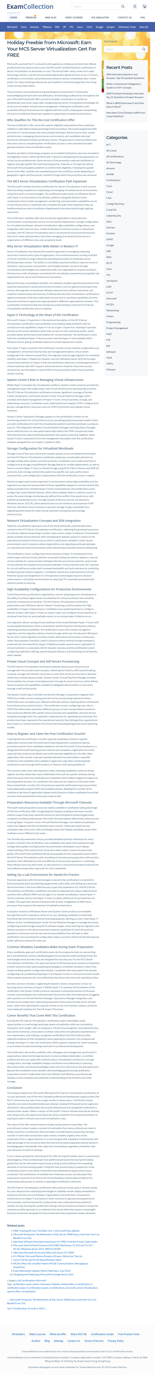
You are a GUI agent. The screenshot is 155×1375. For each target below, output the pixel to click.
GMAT (109, 239)
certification (19, 1284)
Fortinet (110, 233)
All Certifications (26, 1280)
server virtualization (87, 1287)
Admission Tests (127, 26)
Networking (112, 310)
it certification (83, 1284)
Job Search (111, 280)
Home (13, 17)
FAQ (142, 17)
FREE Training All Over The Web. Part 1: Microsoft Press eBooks (46, 1230)
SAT (108, 345)
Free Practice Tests (129, 1334)
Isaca (80, 26)
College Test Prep (115, 203)
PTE (108, 339)
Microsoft (12, 26)
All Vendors (18, 1334)
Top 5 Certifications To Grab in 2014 (27, 1308)
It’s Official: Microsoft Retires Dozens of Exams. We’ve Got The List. (48, 1256)
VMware (47, 26)
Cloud (109, 191)
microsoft (71, 1287)
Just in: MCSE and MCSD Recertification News (37, 1259)
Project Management (117, 328)
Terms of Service (94, 1341)
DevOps (110, 227)
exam (29, 1284)
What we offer (58, 1334)
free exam (45, 1284)
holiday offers (68, 1284)
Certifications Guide (102, 1334)
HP (64, 26)
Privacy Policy (116, 1341)
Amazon (34, 26)
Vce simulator (100, 17)
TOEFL (109, 363)
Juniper (111, 26)
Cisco (23, 26)
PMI (57, 26)
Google (99, 26)
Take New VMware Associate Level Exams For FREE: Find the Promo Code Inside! (55, 1241)
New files (50, 17)
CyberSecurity (113, 215)
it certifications (57, 1287)
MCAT (109, 292)
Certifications (113, 180)
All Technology (113, 162)
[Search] (144, 49)
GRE (108, 251)
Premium (31, 17)
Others (110, 316)
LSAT (109, 286)
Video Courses (74, 17)
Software (111, 351)
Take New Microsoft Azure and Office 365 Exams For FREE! (43, 1252)
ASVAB (110, 174)
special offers (14, 1291)
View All (143, 26)
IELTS (109, 262)
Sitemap (58, 1341)
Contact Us (125, 17)
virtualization (29, 1291)
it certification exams (37, 1287)
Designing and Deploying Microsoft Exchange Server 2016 (43, 1274)
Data (108, 221)
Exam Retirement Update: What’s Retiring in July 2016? (42, 1270)
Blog (47, 1341)
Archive (35, 1341)
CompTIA (111, 209)
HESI (108, 257)
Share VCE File (79, 1334)
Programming (113, 322)
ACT (108, 144)
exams (36, 1284)
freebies (55, 1284)
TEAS (109, 357)
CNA (108, 197)
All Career (111, 150)
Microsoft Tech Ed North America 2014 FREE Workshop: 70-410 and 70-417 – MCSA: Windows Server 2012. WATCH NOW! (53, 1247)
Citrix (89, 26)
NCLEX (110, 304)
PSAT (109, 333)
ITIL (72, 26)
